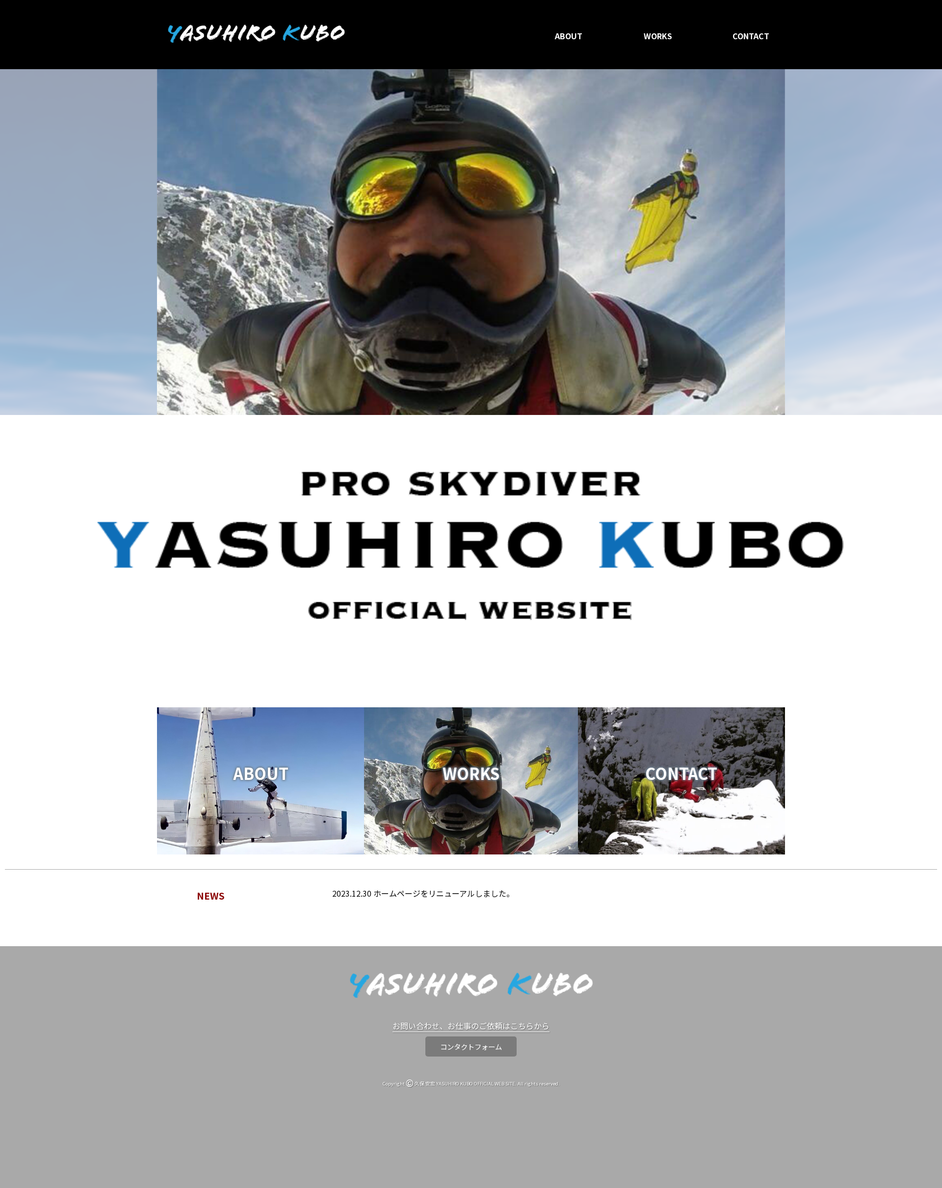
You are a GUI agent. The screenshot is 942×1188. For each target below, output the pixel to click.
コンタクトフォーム (471, 1046)
